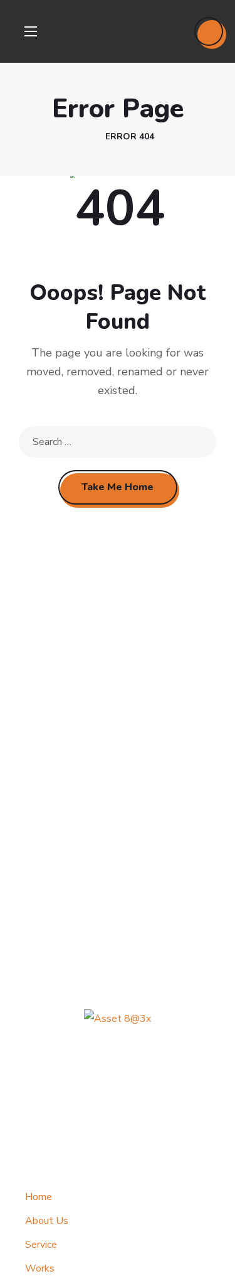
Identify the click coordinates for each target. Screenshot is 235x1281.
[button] (208, 31)
